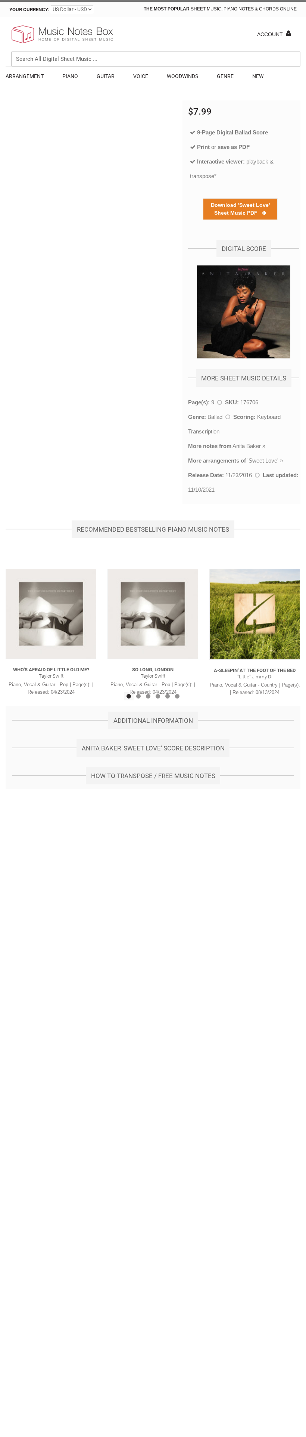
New (257, 76)
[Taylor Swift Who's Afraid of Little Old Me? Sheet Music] (51, 614)
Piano (70, 76)
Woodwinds (182, 76)
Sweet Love (263, 460)
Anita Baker (246, 446)
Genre (225, 76)
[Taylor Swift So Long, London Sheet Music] (153, 614)
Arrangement (25, 76)
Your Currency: (29, 9)
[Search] (292, 24)
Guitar (106, 76)
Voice (140, 76)
